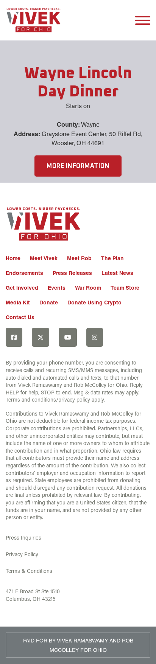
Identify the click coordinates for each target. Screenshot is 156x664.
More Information (78, 166)
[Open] (142, 20)
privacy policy (74, 399)
